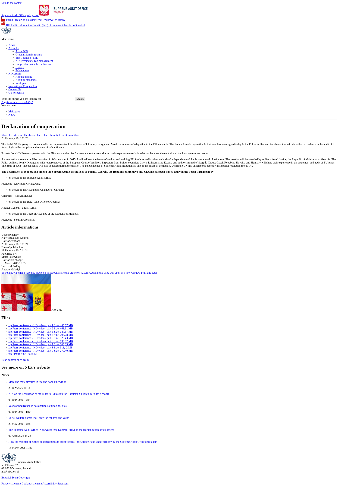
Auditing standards (25, 79)
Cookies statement (32, 483)
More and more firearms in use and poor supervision (37, 381)
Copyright (24, 477)
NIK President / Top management (34, 60)
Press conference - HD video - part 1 (40, 325)
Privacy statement (11, 483)
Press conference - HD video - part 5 (40, 337)
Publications (22, 70)
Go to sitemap (16, 92)
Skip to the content (11, 2)
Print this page (123, 272)
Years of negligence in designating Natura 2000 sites (37, 405)
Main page (14, 111)
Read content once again (15, 359)
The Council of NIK (26, 57)
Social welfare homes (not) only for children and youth (38, 417)
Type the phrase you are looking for (21, 98)
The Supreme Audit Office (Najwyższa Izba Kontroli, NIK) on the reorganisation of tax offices (61, 429)
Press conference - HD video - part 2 (40, 328)
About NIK (21, 51)
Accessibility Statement (55, 483)
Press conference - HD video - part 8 (40, 347)
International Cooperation (22, 86)
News (11, 114)
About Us (13, 48)
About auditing (23, 76)
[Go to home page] (6, 33)
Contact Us (14, 89)
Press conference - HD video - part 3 (40, 331)
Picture (23, 353)
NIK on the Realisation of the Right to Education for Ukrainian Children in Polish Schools (58, 393)
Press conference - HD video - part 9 (40, 350)
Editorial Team (9, 477)
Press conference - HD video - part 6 (40, 341)
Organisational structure (28, 54)
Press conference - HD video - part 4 (40, 334)
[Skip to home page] (8, 462)
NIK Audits (14, 73)
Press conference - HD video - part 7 (40, 344)
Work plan (21, 83)
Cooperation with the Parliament (33, 64)
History (19, 67)
